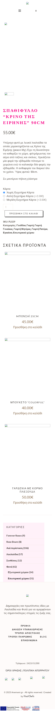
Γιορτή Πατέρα (39, 229)
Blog (43, 637)
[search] (19, 10)
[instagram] (24, 652)
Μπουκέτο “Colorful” (27, 402)
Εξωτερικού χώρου (18, 572)
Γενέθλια (21, 225)
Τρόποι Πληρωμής (20, 637)
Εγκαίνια (7, 232)
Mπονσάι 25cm (27, 316)
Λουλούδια (12, 554)
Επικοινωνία (29, 640)
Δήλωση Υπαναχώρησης (27, 629)
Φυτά (9, 566)
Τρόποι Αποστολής (27, 633)
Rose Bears (12, 541)
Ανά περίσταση (14, 548)
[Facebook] (31, 652)
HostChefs (29, 696)
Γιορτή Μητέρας (22, 229)
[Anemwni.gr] (27, 3)
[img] (27, 282)
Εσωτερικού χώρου (23, 232)
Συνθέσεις (11, 560)
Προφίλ (26, 626)
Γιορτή (30, 225)
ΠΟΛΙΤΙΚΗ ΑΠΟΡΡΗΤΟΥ (36, 671)
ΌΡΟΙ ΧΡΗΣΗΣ (13, 671)
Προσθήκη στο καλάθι (23, 213)
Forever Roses (14, 535)
